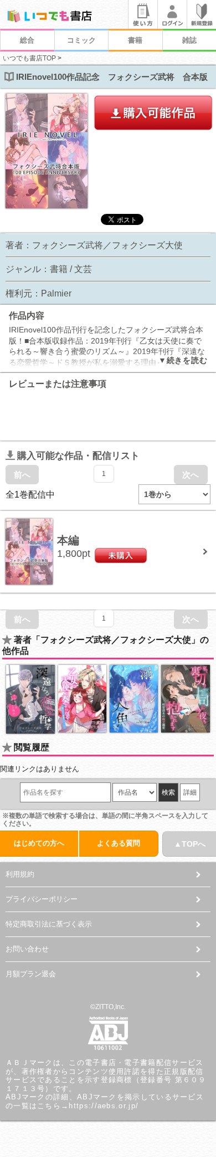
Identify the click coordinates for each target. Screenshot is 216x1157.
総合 (27, 40)
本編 (68, 540)
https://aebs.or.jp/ (103, 1106)
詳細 (190, 792)
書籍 (135, 40)
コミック (81, 40)
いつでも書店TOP (29, 58)
